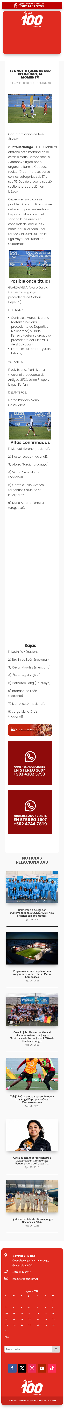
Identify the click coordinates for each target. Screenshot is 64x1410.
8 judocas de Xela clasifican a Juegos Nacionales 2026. (32, 1220)
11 (14, 1313)
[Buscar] (56, 1349)
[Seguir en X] (22, 1368)
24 (6, 1325)
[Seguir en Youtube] (42, 1368)
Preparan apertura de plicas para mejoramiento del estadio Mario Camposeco (32, 974)
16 (53, 1313)
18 (14, 1319)
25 (14, 1325)
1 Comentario (43, 83)
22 (46, 1319)
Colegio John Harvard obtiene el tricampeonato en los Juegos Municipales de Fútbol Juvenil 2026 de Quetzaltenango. (32, 1037)
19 (22, 1319)
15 (46, 1313)
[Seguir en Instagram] (32, 1368)
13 (29, 1313)
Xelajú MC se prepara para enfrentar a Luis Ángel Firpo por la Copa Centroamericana (32, 1099)
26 (22, 1325)
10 (6, 1313)
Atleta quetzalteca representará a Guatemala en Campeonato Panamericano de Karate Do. (32, 1160)
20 (29, 1319)
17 (6, 1319)
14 (38, 1313)
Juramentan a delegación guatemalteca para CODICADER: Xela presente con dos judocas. (32, 912)
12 (22, 1313)
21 (38, 1319)
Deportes (28, 83)
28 (38, 1325)
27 (29, 1325)
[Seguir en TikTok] (52, 1368)
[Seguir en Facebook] (12, 1368)
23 (53, 1319)
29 (46, 1325)
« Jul (6, 1336)
